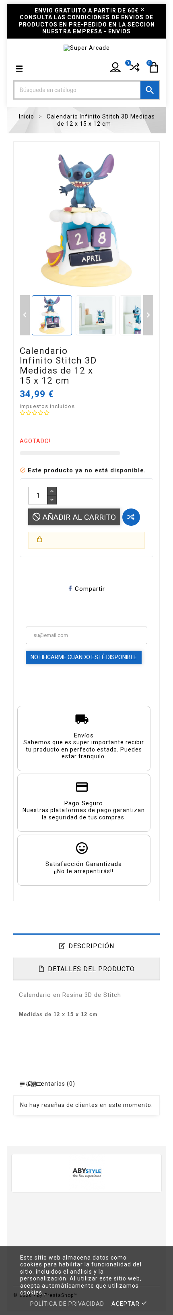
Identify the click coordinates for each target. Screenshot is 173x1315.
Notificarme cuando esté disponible (84, 657)
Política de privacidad (67, 1304)
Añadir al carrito (78, 517)
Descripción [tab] (91, 946)
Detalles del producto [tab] (91, 969)
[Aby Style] (86, 1172)
